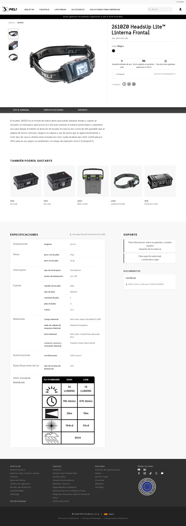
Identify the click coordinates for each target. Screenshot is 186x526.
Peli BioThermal (18, 501)
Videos (98, 473)
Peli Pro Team (101, 476)
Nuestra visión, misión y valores (25, 473)
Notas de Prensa (17, 480)
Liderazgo (14, 494)
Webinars (99, 483)
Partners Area (59, 476)
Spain (110, 514)
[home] (10, 9)
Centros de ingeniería (20, 483)
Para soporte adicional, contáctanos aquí (150, 258)
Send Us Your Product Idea (65, 473)
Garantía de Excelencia (63, 480)
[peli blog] (162, 474)
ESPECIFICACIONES (53, 110)
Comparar (120, 74)
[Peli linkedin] (145, 470)
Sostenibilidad (16, 490)
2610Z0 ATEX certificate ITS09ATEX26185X (146, 284)
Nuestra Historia (17, 469)
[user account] (180, 9)
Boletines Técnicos (61, 483)
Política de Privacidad (91, 518)
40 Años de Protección (20, 487)
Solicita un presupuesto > (165, 74)
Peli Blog (99, 487)
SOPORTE (82, 110)
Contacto (57, 469)
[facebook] (124, 84)
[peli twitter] (156, 474)
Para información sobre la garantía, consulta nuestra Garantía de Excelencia (149, 246)
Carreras (14, 476)
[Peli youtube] (139, 470)
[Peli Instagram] (145, 474)
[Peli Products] (139, 474)
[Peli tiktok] (150, 474)
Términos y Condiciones (68, 518)
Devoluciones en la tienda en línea (69, 490)
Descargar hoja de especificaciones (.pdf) (88, 234)
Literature (99, 480)
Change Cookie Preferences (116, 518)
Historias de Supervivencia (107, 469)
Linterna (11, 22)
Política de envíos (61, 501)
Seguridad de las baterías (64, 487)
